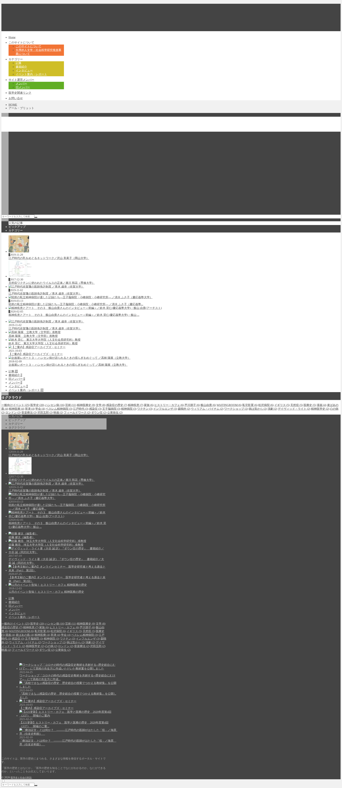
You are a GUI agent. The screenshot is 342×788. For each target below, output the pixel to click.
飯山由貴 (208, 405)
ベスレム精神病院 (59, 408)
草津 (30, 408)
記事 (13, 371)
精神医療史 (86, 405)
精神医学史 (320, 408)
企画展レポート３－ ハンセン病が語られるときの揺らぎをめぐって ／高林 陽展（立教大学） (68, 364)
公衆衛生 (115, 412)
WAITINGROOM (229, 405)
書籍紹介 (15, 375)
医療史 (310, 405)
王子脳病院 (111, 408)
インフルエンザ (165, 408)
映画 (58, 412)
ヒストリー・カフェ (169, 405)
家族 (149, 405)
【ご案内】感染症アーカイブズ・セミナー (36, 354)
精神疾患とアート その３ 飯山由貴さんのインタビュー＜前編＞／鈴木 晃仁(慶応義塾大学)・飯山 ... (74, 314)
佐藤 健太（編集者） (22, 537)
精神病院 (128, 408)
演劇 (272, 408)
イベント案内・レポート (26, 390)
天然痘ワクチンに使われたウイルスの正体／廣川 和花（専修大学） (52, 282)
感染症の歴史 (116, 405)
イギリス (282, 405)
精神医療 (16, 408)
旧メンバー (17, 378)
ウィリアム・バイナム (207, 408)
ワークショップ (236, 408)
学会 (40, 408)
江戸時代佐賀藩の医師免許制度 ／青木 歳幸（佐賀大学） (45, 293)
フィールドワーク (77, 412)
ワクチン (144, 408)
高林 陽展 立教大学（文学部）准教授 (33, 335)
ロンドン (13, 412)
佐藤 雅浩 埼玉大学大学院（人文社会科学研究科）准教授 (46, 544)
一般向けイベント (15, 405)
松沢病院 (266, 405)
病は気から (258, 408)
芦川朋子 (192, 405)
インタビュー (18, 386)
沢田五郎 (45, 412)
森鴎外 (184, 408)
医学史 (37, 405)
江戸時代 (80, 408)
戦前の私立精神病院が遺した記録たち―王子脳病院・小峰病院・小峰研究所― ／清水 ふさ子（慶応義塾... (76, 304)
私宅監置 (250, 405)
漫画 (321, 405)
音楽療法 (29, 412)
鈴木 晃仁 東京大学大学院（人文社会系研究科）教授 (43, 343)
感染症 (95, 408)
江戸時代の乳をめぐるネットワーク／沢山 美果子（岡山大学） (49, 258)
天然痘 (296, 405)
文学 (100, 405)
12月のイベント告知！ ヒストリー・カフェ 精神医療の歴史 (46, 591)
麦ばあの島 (25, 634)
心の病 (51, 646)
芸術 (70, 405)
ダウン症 (99, 412)
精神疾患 (135, 405)
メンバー (15, 382)
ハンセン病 (54, 405)
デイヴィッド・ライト (294, 408)
